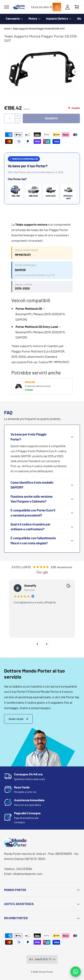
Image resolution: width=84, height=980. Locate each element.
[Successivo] (46, 644)
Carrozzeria (13, 18)
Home (7, 28)
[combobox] (44, 7)
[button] (6, 7)
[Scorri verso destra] (75, 72)
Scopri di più (16, 718)
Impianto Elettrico (57, 18)
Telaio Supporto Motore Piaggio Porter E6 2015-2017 (39, 28)
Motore (33, 18)
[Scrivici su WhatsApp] (75, 971)
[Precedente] (37, 644)
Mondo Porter (46, 971)
